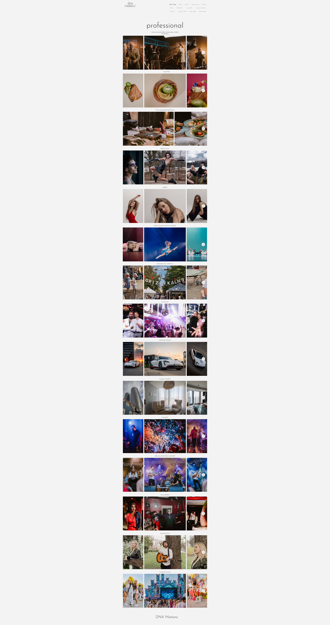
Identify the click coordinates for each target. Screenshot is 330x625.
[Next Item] (203, 52)
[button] (189, 8)
